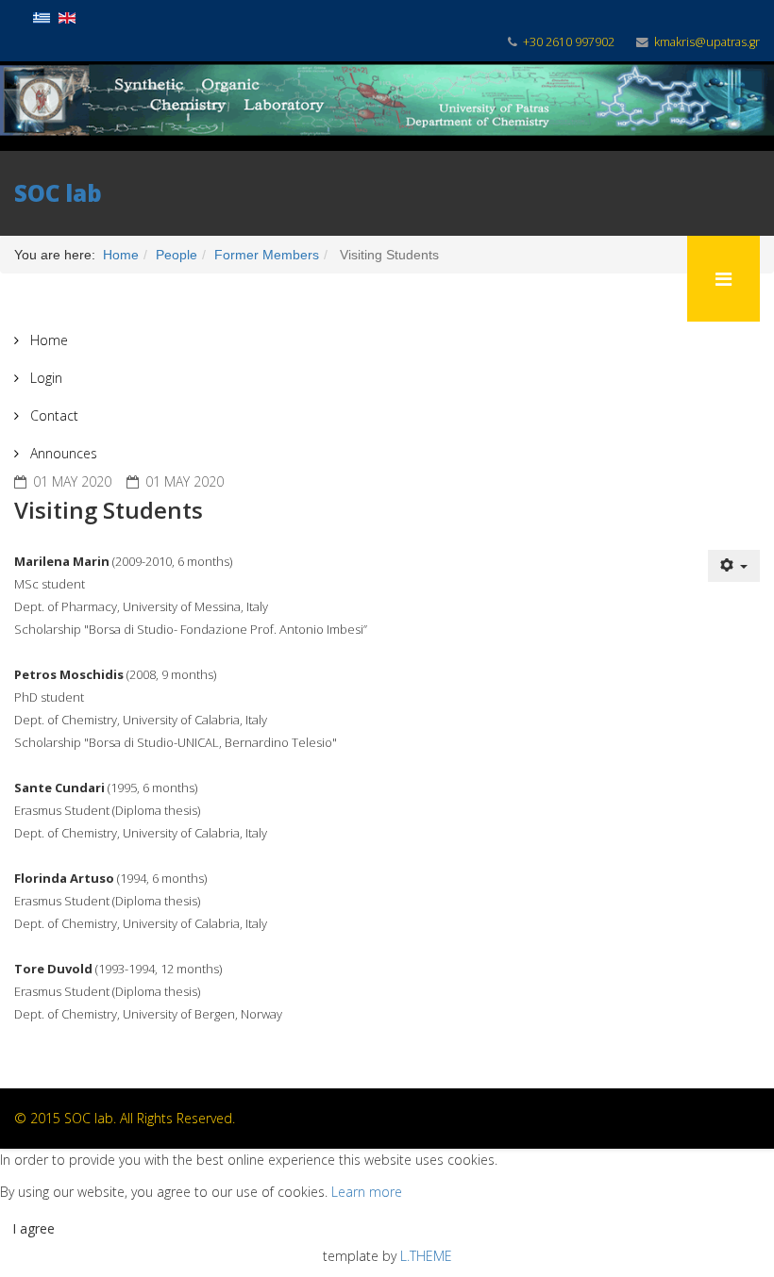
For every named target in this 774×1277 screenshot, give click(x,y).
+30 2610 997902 (568, 42)
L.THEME (426, 1256)
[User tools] (734, 566)
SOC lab (58, 192)
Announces (61, 453)
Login (44, 378)
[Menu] (723, 279)
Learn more (366, 1192)
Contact (52, 415)
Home (47, 340)
